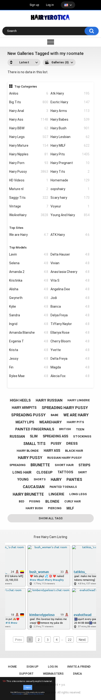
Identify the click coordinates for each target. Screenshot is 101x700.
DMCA (77, 673)
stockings (82, 436)
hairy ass (52, 450)
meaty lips (25, 422)
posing (34, 501)
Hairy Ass (28, 119)
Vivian (69, 263)
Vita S (69, 280)
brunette (40, 465)
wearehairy (50, 422)
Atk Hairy (69, 93)
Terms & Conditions (17, 694)
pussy (56, 443)
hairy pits (75, 422)
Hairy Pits (69, 154)
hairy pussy (30, 457)
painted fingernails (34, 429)
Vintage (28, 206)
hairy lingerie (78, 400)
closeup (44, 472)
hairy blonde (28, 450)
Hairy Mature (28, 145)
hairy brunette (28, 494)
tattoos (65, 472)
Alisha (28, 289)
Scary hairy (69, 197)
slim (34, 436)
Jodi (69, 298)
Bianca (69, 306)
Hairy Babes (69, 119)
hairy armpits (24, 407)
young (23, 479)
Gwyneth (28, 298)
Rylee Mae (28, 376)
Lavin (28, 254)
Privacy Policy (32, 694)
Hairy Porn (28, 163)
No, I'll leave (40, 694)
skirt (82, 472)
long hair (21, 472)
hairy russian (49, 400)
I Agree (28, 687)
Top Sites (16, 228)
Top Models (18, 247)
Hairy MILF (69, 145)
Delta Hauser (69, 254)
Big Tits (28, 102)
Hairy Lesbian (69, 137)
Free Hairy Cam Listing (50, 537)
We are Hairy (28, 235)
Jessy (28, 358)
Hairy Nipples (28, 154)
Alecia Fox (69, 376)
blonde (52, 501)
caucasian (33, 487)
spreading (17, 465)
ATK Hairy (69, 235)
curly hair (72, 501)
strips (84, 465)
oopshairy (69, 189)
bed (21, 501)
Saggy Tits (28, 197)
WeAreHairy (28, 215)
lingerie (56, 494)
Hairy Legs (28, 137)
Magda (69, 367)
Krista (28, 350)
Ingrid (28, 324)
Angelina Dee (69, 289)
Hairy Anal (28, 111)
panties (74, 479)
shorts (40, 479)
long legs (78, 494)
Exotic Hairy (69, 102)
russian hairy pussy (64, 457)
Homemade (69, 180)
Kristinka (28, 280)
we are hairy (76, 415)
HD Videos (28, 180)
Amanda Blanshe (28, 332)
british (65, 429)
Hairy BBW (28, 128)
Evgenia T (28, 341)
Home (12, 666)
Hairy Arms (69, 111)
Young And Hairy (69, 215)
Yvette (69, 350)
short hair (64, 465)
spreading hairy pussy (65, 407)
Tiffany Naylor (69, 324)
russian (17, 436)
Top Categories (25, 86)
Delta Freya (69, 358)
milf (70, 508)
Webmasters (53, 673)
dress (72, 443)
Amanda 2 (28, 272)
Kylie (28, 306)
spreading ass (55, 436)
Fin (28, 367)
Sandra (28, 315)
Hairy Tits (69, 171)
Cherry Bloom (69, 341)
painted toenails (63, 487)
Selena (28, 263)
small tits (34, 443)
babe (54, 415)
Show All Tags (51, 518)
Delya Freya (69, 315)
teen (80, 429)
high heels (20, 400)
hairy (56, 479)
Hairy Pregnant (69, 163)
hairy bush (34, 508)
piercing (55, 508)
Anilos (28, 93)
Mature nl (28, 189)
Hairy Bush (69, 128)
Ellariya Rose (69, 332)
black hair (74, 450)
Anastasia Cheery (69, 272)
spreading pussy (28, 415)
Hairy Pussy (28, 171)
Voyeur (69, 206)
